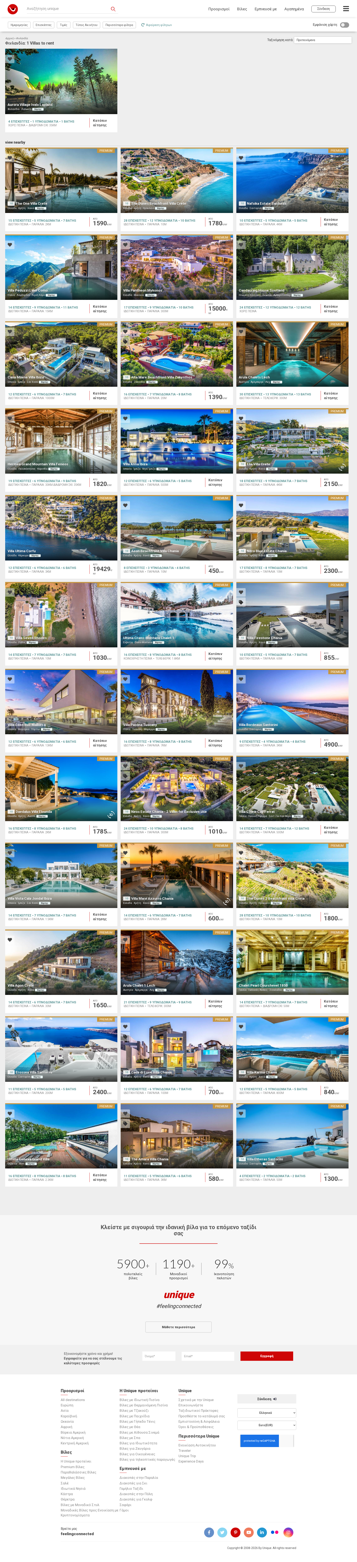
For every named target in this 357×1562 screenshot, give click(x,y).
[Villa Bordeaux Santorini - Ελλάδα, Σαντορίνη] (292, 701)
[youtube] (250, 1532)
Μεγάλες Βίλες (73, 1478)
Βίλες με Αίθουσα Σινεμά (139, 1432)
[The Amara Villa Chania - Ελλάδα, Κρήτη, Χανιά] (177, 1136)
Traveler (184, 1450)
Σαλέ (65, 1483)
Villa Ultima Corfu (22, 551)
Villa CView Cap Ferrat (257, 812)
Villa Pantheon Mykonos (142, 290)
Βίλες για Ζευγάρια (135, 1448)
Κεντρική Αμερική (75, 1443)
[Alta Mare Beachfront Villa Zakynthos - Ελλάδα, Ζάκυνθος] (177, 354)
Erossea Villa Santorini (34, 1072)
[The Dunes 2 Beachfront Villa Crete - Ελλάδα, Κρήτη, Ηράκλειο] (292, 875)
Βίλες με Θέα (130, 1427)
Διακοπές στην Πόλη (136, 1494)
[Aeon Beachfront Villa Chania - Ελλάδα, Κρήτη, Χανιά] (177, 527)
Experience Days (191, 1461)
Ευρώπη (67, 1405)
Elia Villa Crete (258, 464)
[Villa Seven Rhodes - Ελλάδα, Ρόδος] (61, 614)
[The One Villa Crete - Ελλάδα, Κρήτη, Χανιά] (61, 180)
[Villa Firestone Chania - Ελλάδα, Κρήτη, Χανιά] (292, 614)
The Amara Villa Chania (149, 1159)
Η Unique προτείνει (76, 1461)
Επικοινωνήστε (190, 1405)
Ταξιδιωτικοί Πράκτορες (198, 1410)
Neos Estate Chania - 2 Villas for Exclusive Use (169, 812)
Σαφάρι (125, 1505)
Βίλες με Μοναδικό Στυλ (80, 1505)
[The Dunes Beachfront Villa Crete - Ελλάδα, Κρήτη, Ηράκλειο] (177, 180)
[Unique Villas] (12, 9)
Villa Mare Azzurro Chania (152, 898)
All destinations (73, 1400)
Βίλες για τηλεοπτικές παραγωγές (147, 1459)
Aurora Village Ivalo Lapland (30, 105)
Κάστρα (67, 1494)
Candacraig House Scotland (261, 290)
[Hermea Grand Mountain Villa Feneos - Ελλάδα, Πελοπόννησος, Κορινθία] (61, 441)
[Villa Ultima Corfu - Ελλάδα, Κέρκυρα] (61, 527)
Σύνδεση (264, 1399)
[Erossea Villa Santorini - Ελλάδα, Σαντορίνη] (61, 1049)
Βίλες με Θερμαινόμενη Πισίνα (144, 1405)
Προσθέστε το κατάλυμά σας (201, 1416)
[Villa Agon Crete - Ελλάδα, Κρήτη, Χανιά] (61, 962)
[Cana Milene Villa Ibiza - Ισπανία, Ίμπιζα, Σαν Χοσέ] (61, 354)
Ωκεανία (67, 1421)
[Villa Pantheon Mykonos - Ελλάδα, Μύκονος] (177, 267)
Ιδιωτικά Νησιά (73, 1488)
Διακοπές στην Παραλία (139, 1478)
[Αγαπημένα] (10, 59)
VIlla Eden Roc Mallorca (27, 725)
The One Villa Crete (31, 203)
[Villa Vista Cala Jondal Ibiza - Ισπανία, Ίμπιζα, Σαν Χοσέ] (61, 875)
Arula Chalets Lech (254, 377)
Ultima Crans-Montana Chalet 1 (148, 638)
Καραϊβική (69, 1416)
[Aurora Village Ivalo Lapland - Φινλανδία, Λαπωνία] (61, 81)
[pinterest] (237, 1532)
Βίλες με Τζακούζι (134, 1410)
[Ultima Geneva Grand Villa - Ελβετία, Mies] (61, 1136)
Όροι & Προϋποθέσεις (196, 1427)
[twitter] (224, 1532)
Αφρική (66, 1427)
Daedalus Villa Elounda (34, 812)
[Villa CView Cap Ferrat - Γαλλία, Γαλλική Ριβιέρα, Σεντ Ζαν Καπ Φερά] (292, 788)
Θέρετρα (68, 1499)
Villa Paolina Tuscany (140, 725)
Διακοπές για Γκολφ (136, 1499)
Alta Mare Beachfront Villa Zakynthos (161, 377)
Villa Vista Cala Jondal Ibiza (30, 898)
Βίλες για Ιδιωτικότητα (138, 1443)
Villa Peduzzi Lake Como (28, 290)
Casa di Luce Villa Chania (151, 1072)
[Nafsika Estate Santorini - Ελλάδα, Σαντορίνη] (292, 180)
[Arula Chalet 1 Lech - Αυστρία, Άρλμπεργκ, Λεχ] (177, 962)
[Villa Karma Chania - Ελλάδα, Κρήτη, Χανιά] (292, 1049)
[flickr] (275, 1533)
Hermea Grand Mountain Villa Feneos (38, 464)
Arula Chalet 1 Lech (139, 985)
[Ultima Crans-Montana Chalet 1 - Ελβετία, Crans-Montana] (177, 614)
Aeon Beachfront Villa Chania (155, 551)
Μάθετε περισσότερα (178, 1327)
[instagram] (290, 1532)
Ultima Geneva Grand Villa (28, 1159)
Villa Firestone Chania (264, 638)
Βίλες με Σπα (130, 1438)
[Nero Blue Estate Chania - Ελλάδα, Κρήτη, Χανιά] (292, 527)
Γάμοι (124, 1510)
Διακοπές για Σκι (133, 1483)
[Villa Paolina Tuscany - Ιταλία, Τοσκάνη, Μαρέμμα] (177, 701)
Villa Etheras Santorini (265, 1159)
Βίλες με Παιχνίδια (135, 1416)
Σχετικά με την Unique (196, 1400)
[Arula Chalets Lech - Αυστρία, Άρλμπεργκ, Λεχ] (292, 354)
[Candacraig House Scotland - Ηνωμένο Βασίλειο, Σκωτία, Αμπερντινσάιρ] (292, 267)
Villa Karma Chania (262, 1072)
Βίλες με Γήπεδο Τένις (137, 1421)
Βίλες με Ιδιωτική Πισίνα (139, 1400)
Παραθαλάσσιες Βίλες (78, 1472)
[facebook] (210, 1532)
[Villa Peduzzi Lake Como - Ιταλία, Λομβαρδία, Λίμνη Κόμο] (61, 267)
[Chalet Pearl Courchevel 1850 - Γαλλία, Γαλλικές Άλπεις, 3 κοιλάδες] (292, 962)
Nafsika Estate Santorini (266, 203)
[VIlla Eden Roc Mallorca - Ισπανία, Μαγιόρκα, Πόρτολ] (61, 701)
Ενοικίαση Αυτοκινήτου (197, 1445)
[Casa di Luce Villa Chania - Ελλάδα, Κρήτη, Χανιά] (177, 1049)
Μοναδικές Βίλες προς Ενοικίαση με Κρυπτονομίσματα (89, 1512)
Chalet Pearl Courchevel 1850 (263, 985)
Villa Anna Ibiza (135, 464)
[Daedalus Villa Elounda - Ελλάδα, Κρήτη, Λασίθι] (61, 788)
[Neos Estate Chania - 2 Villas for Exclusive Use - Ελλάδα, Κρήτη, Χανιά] (177, 788)
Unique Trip (187, 1456)
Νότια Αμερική (72, 1438)
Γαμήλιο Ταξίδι (131, 1488)
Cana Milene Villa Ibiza (26, 377)
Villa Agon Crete (21, 985)
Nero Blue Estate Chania (267, 551)
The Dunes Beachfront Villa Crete (158, 203)
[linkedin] (263, 1532)
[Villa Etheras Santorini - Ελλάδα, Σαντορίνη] (292, 1136)
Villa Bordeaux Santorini (258, 725)
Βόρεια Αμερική (73, 1432)
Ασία (65, 1410)
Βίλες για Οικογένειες (137, 1454)
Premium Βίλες (72, 1467)
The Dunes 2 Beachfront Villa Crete (276, 898)
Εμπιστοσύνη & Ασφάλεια (199, 1421)
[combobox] (323, 40)
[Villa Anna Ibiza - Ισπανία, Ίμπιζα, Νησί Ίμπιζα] (177, 441)
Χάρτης (38, 109)
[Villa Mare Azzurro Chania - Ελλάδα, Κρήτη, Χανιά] (177, 875)
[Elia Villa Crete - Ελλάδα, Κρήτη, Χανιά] (292, 441)
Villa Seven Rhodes (31, 638)
